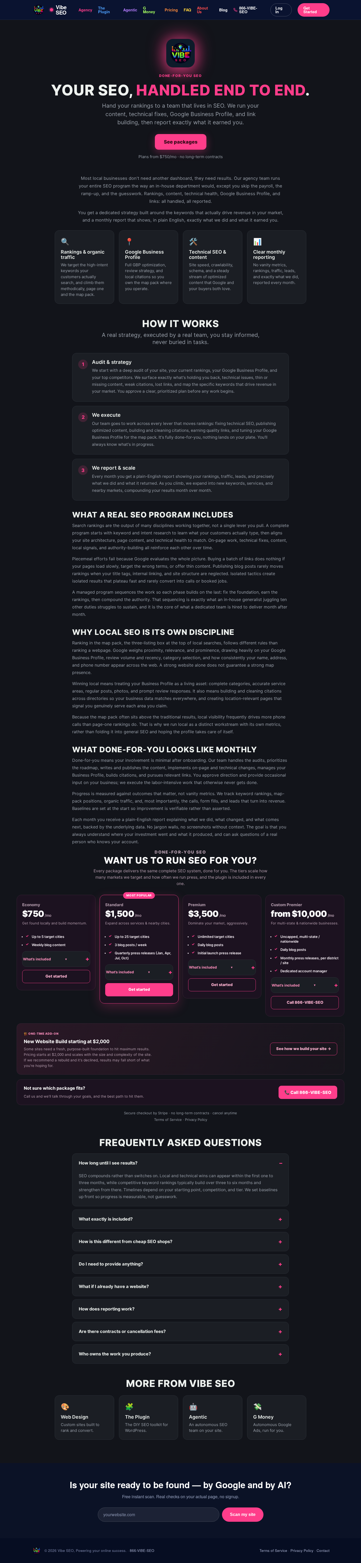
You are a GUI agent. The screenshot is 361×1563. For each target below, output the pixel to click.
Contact (323, 1550)
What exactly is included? (106, 1219)
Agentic (130, 10)
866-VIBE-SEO (248, 10)
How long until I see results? (108, 1163)
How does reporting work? (107, 1309)
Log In (279, 10)
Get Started (310, 10)
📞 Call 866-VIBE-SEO (307, 1092)
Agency (85, 10)
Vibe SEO (61, 9)
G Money (149, 10)
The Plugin (104, 10)
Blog (223, 10)
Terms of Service (168, 1119)
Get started (56, 976)
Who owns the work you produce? (115, 1353)
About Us (202, 10)
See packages (180, 142)
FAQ (187, 10)
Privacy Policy (196, 1119)
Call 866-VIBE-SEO (305, 1002)
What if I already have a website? (114, 1286)
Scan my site (243, 1514)
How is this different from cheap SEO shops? (125, 1241)
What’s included (45, 959)
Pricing (171, 10)
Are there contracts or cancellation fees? (122, 1331)
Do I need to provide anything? (111, 1264)
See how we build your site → (303, 1048)
